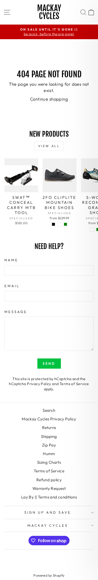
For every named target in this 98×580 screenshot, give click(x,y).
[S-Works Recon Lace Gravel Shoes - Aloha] (92, 229)
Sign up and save (47, 512)
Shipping (49, 436)
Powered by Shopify (48, 575)
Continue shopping (49, 99)
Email (12, 286)
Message (15, 312)
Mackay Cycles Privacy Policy (49, 418)
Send (49, 363)
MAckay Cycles (47, 525)
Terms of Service (74, 383)
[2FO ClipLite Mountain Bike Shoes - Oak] (59, 224)
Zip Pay (49, 445)
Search (49, 410)
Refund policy (49, 479)
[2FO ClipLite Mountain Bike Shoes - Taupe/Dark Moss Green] (65, 224)
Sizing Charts (49, 462)
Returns (49, 427)
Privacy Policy (39, 383)
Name (11, 260)
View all (49, 146)
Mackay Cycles (49, 12)
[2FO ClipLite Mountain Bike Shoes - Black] (53, 224)
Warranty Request (49, 488)
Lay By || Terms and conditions (49, 497)
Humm (49, 453)
